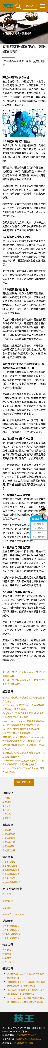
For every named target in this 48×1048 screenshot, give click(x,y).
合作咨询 (6, 810)
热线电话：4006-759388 (13, 914)
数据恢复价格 (8, 834)
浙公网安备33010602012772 (28, 1039)
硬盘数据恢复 (8, 862)
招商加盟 (6, 802)
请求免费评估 (24, 782)
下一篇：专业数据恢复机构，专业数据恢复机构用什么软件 (24, 681)
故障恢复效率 (8, 838)
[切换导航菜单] (42, 6)
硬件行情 (6, 962)
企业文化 (6, 806)
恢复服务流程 (8, 850)
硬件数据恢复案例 (10, 930)
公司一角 (6, 814)
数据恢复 (6, 830)
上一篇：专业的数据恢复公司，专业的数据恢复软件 (24, 673)
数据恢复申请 (8, 842)
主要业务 (6, 818)
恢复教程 (6, 950)
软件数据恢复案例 (10, 926)
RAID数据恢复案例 (11, 934)
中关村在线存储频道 (23, 1043)
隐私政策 (6, 894)
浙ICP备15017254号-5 (26, 1035)
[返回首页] (8, 7)
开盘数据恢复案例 (10, 938)
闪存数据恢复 (8, 878)
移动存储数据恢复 (10, 870)
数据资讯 (6, 954)
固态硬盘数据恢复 (10, 874)
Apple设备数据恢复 (11, 882)
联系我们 (30, 6)
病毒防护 (6, 958)
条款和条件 (7, 901)
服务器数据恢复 (9, 866)
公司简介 (6, 798)
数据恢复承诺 (8, 846)
